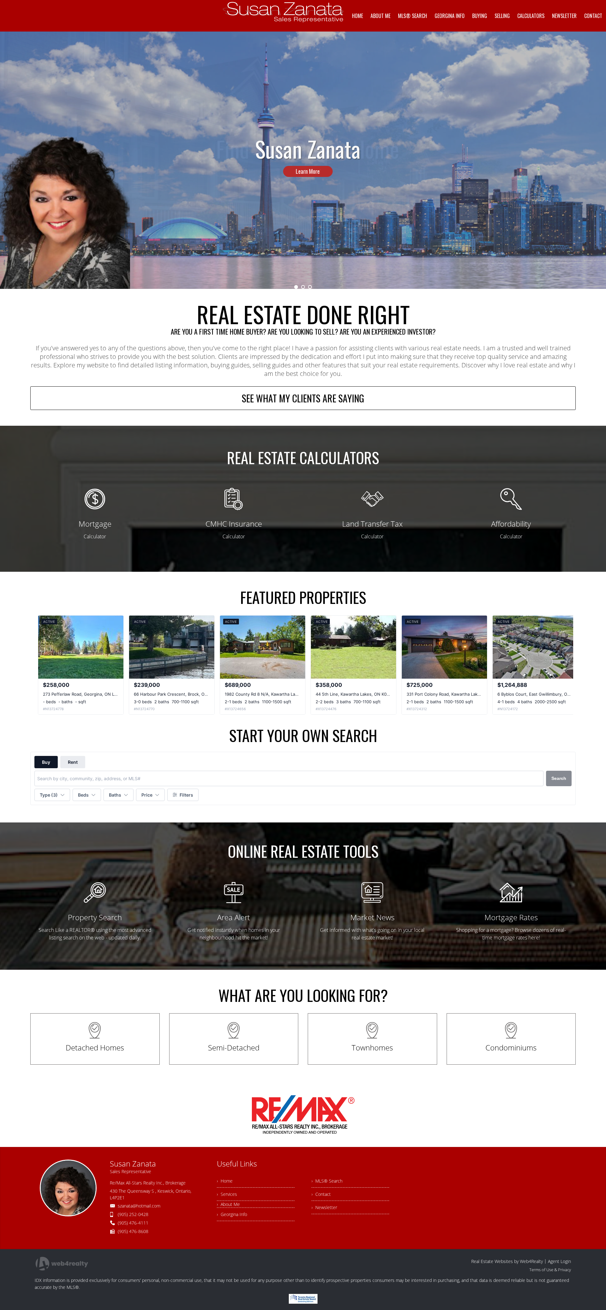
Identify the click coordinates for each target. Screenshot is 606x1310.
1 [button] (296, 287)
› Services (227, 1194)
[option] (303, 160)
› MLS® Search (327, 1181)
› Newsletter (324, 1207)
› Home (225, 1181)
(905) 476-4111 (133, 1223)
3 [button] (310, 287)
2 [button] (303, 287)
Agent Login (559, 1261)
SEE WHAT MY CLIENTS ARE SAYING (303, 398)
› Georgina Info (232, 1214)
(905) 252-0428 (133, 1214)
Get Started (308, 195)
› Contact (321, 1194)
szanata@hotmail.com (139, 1206)
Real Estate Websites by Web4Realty (507, 1261)
